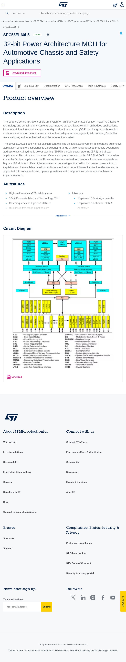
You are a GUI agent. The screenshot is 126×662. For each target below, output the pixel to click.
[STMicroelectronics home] (63, 4)
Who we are (9, 442)
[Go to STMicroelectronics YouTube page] (112, 598)
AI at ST (70, 492)
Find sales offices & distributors (84, 452)
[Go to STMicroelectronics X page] (73, 598)
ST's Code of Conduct (78, 563)
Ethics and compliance (79, 543)
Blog (6, 502)
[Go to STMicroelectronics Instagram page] (92, 598)
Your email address (13, 599)
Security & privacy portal (80, 573)
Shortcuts (8, 538)
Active (37, 35)
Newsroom (72, 472)
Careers (7, 482)
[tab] (7, 86)
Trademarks (61, 650)
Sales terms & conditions (38, 650)
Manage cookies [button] (108, 650)
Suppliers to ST (12, 492)
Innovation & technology (17, 472)
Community (72, 462)
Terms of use (15, 650)
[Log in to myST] (122, 4)
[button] (4, 4)
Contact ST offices (76, 442)
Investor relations (13, 452)
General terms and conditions (20, 512)
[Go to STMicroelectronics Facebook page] (102, 598)
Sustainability (11, 462)
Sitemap (7, 548)
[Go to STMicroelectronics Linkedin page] (82, 598)
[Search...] (7, 13)
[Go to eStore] (115, 5)
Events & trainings (76, 482)
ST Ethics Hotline (76, 553)
